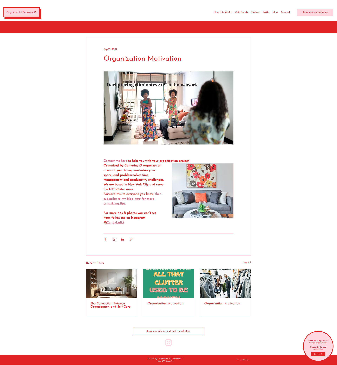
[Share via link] (131, 239)
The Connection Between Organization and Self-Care (110, 305)
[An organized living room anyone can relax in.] (111, 283)
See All (247, 262)
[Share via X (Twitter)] (113, 239)
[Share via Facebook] (105, 239)
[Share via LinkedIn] (122, 239)
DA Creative (168, 361)
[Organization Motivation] (168, 283)
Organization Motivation (165, 303)
